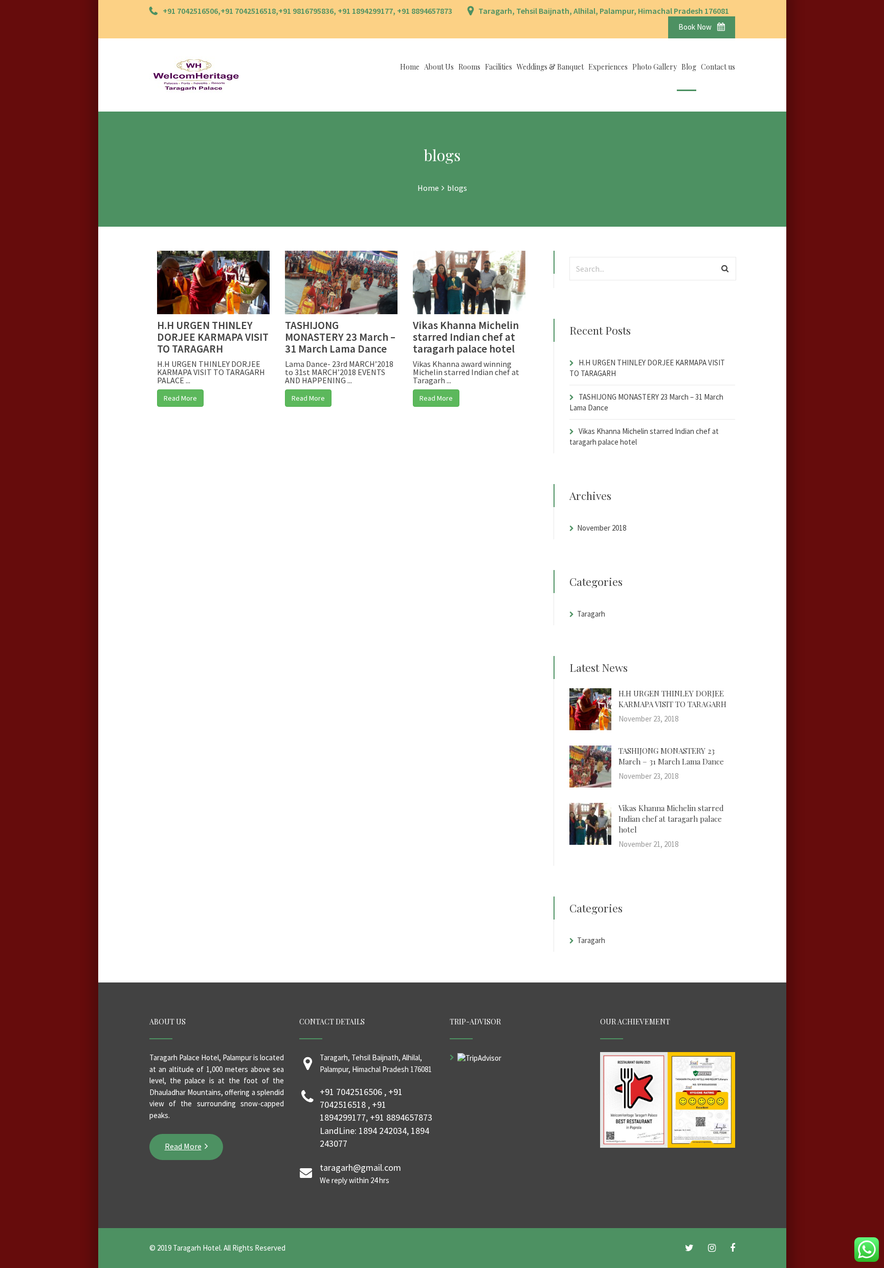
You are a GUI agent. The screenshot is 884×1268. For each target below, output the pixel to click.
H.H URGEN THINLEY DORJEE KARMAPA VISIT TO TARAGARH (213, 337)
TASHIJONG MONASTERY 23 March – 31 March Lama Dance (340, 337)
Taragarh (591, 614)
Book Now (695, 27)
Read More (180, 398)
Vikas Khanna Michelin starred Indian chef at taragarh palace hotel (466, 337)
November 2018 (601, 528)
